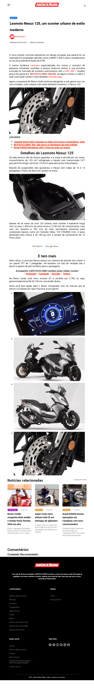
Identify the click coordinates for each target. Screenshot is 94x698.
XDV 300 (69, 71)
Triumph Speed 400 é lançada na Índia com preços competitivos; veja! (49, 141)
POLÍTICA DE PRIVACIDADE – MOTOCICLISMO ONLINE (20, 662)
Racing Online (56, 599)
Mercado (39, 510)
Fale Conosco (14, 657)
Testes (11, 614)
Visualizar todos (80, 480)
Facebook (44, 273)
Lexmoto (34, 65)
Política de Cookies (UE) (18, 622)
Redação (21, 36)
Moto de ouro (14, 611)
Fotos (53, 596)
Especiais (13, 603)
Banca (11, 618)
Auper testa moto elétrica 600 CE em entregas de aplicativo (46, 517)
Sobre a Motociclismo (17, 596)
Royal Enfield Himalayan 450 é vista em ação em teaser (42, 147)
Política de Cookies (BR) (18, 626)
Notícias (13, 18)
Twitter (66, 273)
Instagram (31, 273)
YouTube (55, 273)
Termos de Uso (15, 666)
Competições (13, 510)
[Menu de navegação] (8, 5)
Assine (12, 646)
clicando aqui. (56, 76)
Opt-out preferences (16, 630)
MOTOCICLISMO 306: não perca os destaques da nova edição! (45, 144)
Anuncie (12, 653)
